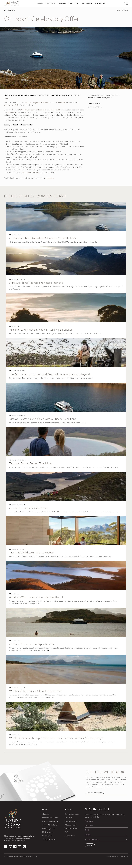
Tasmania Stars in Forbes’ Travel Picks (30, 463)
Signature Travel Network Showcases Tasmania (36, 283)
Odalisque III (54, 110)
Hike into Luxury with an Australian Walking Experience (40, 330)
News (18, 235)
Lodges (40, 3)
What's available (70, 825)
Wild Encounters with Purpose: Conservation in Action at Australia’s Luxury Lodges (56, 738)
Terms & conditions (112, 856)
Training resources (49, 839)
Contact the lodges (72, 814)
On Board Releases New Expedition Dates (33, 644)
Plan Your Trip (74, 3)
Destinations (50, 3)
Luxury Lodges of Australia (36, 103)
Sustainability (87, 3)
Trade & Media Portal (50, 825)
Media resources (48, 832)
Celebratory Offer (11, 105)
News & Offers (100, 3)
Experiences (62, 3)
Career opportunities (50, 821)
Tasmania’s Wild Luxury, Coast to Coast (31, 552)
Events (18, 594)
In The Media (20, 279)
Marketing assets (48, 829)
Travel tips (68, 818)
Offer (14, 10)
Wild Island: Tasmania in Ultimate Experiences (35, 691)
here (6, 98)
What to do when (71, 829)
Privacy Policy (124, 856)
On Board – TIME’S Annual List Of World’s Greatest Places (42, 238)
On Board (7, 10)
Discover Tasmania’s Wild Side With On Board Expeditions (42, 419)
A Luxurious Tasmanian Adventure (28, 508)
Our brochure (70, 836)
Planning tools (47, 836)
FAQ (66, 832)
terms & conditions (30, 173)
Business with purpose (50, 818)
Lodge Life (28, 836)
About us (45, 814)
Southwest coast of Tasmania (33, 110)
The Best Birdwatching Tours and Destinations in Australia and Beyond (49, 374)
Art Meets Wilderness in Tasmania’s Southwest (36, 597)
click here (50, 178)
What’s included (71, 821)
